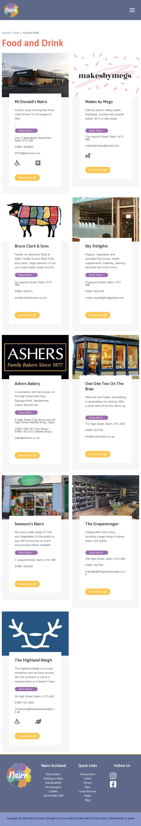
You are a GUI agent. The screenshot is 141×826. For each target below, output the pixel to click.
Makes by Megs (99, 101)
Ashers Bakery (27, 383)
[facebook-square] (113, 784)
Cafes (87, 778)
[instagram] (113, 776)
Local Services (88, 791)
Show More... (26, 130)
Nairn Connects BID (78, 818)
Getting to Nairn (53, 778)
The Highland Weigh (33, 660)
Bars (88, 787)
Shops (88, 782)
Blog (88, 800)
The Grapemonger (102, 523)
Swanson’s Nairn (29, 523)
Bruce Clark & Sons (32, 246)
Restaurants (87, 774)
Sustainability (53, 782)
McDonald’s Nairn (31, 101)
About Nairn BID (53, 795)
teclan (131, 818)
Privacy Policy (99, 818)
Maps (87, 795)
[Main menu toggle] (132, 10)
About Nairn (53, 774)
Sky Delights (96, 246)
